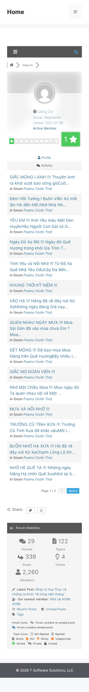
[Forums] (12, 65)
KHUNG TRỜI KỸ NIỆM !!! (33, 285)
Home (15, 11)
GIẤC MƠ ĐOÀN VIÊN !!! (32, 371)
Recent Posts (27, 609)
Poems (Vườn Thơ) (37, 189)
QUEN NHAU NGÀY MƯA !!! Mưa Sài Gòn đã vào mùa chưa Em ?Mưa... (41, 328)
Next (72, 491)
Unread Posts (56, 609)
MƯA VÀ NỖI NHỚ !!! (30, 409)
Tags (20, 614)
